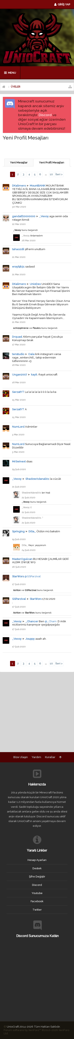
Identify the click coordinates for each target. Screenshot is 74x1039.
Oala (31, 354)
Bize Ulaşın (20, 757)
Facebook (37, 901)
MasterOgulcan (22, 558)
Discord (45, 115)
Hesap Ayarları (37, 860)
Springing (18, 531)
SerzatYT (18, 391)
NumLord (18, 426)
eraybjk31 (18, 266)
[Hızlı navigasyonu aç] (70, 87)
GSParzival (30, 590)
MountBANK (37, 185)
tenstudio (18, 354)
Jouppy (30, 638)
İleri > (59, 174)
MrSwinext (19, 461)
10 (51, 174)
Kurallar (50, 757)
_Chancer (31, 621)
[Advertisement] (38, 149)
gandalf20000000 (23, 216)
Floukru (37, 328)
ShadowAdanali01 (37, 478)
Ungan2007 (19, 374)
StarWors (18, 576)
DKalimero (19, 185)
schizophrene (21, 328)
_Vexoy (44, 216)
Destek (37, 868)
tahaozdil (18, 249)
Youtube (37, 893)
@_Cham (51, 621)
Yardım (36, 757)
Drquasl (17, 336)
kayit (34, 374)
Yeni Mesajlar (19, 162)
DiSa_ (32, 531)
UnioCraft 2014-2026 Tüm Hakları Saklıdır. (33, 1026)
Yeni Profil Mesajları (51, 162)
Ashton (17, 590)
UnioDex (35, 283)
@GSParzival (32, 576)
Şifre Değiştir (37, 876)
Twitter (37, 909)
